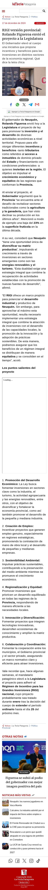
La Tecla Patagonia (20, 17)
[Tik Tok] (38, 861)
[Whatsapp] (10, 861)
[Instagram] (31, 861)
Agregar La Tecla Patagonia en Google (26, 112)
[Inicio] (24, 4)
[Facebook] (17, 861)
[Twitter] (24, 861)
